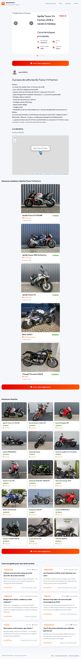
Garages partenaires (61, 655)
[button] (40, 153)
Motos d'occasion (51, 3)
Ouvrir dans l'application (42, 63)
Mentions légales (74, 655)
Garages (68, 3)
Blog (60, 3)
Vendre (76, 3)
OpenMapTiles (48, 174)
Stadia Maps (39, 174)
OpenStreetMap (57, 174)
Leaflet (32, 174)
